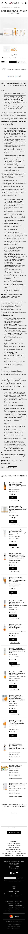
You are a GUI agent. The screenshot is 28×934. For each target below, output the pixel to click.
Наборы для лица (12, 466)
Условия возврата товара (14, 926)
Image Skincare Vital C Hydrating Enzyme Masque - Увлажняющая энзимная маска (15, 104)
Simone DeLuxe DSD (19, 907)
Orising (11, 907)
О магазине (10, 891)
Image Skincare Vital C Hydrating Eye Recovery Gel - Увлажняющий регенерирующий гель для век (18, 603)
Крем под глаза (13, 607)
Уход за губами (14, 841)
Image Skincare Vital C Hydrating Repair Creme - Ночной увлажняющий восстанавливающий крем (15, 108)
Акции (11, 895)
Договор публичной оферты (14, 928)
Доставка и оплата (8, 893)
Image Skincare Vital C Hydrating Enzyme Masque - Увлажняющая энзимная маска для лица (17, 722)
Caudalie (11, 905)
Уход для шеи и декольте (14, 843)
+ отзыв (24, 58)
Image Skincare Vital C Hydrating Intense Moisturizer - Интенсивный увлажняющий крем (17, 650)
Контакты (17, 895)
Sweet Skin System (9, 910)
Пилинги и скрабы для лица (14, 851)
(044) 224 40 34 (14, 867)
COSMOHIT (14, 2)
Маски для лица (13, 513)
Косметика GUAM (9, 901)
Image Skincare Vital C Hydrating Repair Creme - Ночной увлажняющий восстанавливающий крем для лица (17, 698)
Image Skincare (11, 467)
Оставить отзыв (14, 832)
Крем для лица (13, 654)
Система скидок (18, 893)
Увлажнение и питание (15, 583)
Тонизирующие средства (14, 845)
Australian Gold (18, 901)
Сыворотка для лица (14, 489)
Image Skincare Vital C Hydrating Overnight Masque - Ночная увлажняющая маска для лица (17, 508)
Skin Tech (17, 909)
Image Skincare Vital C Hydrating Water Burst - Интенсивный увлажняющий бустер (17, 532)
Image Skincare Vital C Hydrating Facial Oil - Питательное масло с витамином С (15, 627)
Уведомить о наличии (15, 760)
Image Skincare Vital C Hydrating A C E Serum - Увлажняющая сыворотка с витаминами (17, 485)
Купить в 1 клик (22, 62)
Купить (12, 62)
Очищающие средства (14, 560)
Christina (17, 903)
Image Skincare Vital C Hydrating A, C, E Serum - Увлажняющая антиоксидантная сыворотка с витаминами (17, 747)
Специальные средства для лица (17, 631)
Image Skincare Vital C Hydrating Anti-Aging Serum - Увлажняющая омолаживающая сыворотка (14, 99)
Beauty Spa (10, 903)
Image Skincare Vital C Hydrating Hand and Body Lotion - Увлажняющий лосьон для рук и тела (18, 579)
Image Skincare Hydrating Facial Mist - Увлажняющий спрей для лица (18, 785)
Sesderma (11, 909)
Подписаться (20, 878)
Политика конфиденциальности (14, 924)
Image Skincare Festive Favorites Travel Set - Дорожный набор (15, 766)
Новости (17, 891)
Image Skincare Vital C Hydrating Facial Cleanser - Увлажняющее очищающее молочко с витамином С (15, 95)
